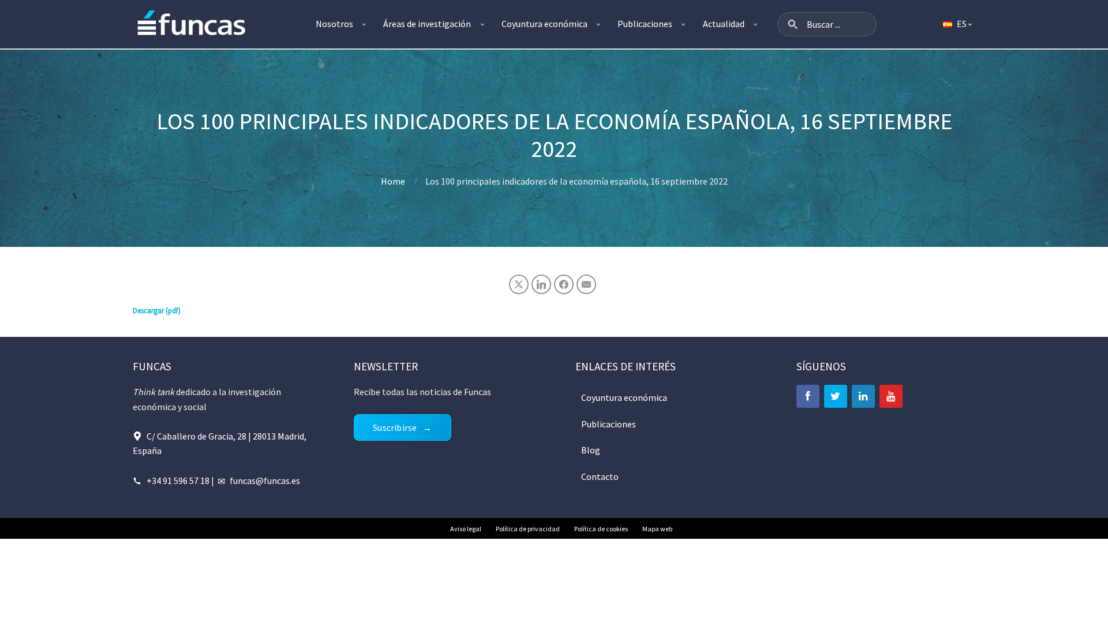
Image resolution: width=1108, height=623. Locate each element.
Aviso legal (465, 528)
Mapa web (657, 528)
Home (393, 181)
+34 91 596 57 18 (178, 480)
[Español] (956, 24)
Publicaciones (644, 23)
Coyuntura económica (544, 23)
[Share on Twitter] (519, 284)
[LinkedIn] (863, 396)
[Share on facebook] (564, 284)
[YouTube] (891, 396)
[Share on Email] (586, 284)
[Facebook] (807, 396)
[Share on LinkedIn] (541, 284)
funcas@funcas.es (265, 480)
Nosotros (334, 23)
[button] (793, 24)
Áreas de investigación (427, 23)
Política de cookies (601, 528)
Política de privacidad (528, 528)
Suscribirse (395, 427)
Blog (590, 450)
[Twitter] (835, 396)
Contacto (600, 476)
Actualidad (723, 23)
